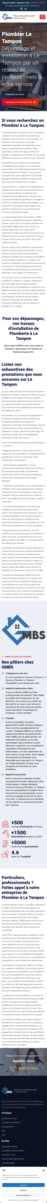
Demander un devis (9, 1146)
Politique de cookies (14, 1200)
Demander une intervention (13, 1150)
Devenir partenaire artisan (13, 1159)
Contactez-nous (8, 1154)
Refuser (23, 1190)
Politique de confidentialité (30, 1200)
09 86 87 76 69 (37, 2)
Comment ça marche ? (11, 1122)
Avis (3, 1135)
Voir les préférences (23, 1195)
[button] (43, 1170)
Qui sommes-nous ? (9, 1118)
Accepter (23, 1185)
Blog (3, 1130)
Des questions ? (8, 1126)
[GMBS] (19, 16)
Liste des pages (8, 1163)
